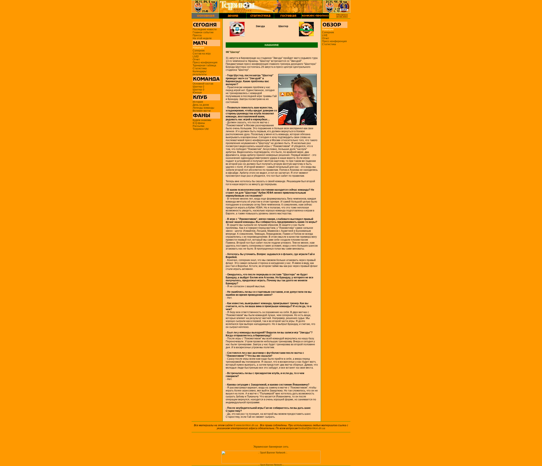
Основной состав (203, 83)
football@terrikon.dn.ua (311, 428)
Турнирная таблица (204, 65)
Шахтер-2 (198, 86)
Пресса (197, 35)
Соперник (199, 50)
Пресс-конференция (205, 62)
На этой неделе (202, 38)
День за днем (201, 104)
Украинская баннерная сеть (271, 446)
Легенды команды (203, 107)
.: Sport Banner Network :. (271, 464)
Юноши (197, 92)
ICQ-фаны (199, 123)
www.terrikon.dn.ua (247, 425)
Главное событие (203, 32)
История (198, 101)
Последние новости (205, 29)
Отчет (196, 59)
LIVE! (196, 56)
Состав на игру (202, 53)
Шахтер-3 (198, 89)
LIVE (325, 35)
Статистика (200, 68)
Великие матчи (202, 110)
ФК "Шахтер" (233, 52)
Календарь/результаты (200, 73)
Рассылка (198, 126)
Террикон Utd (201, 129)
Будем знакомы (202, 120)
